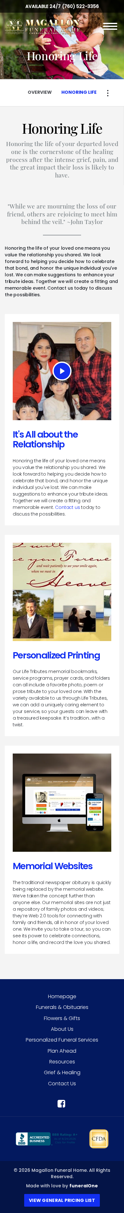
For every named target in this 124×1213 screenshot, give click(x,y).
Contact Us (62, 1083)
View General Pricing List (62, 1200)
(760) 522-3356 (80, 6)
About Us (62, 1029)
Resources (62, 1061)
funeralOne (83, 1186)
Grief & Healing (62, 1072)
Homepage (62, 996)
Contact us (67, 507)
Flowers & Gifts (62, 1018)
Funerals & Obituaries (62, 1007)
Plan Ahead (62, 1051)
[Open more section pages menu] (107, 93)
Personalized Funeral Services (62, 1039)
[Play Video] (62, 371)
